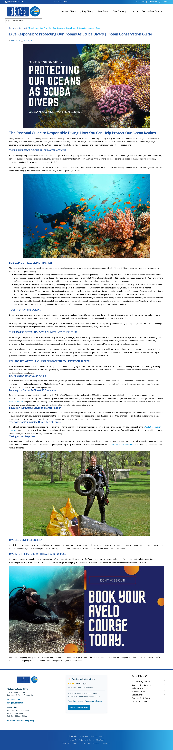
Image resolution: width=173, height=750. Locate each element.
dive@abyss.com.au (15, 2)
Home (11, 28)
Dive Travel (103, 11)
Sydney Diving (86, 11)
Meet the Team (98, 740)
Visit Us (88, 740)
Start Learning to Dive (141, 681)
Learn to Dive (67, 11)
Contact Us (72, 740)
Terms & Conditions (69, 743)
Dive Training (119, 11)
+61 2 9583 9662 (61, 2)
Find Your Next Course (141, 698)
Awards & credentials (93, 701)
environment (21, 28)
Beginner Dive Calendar (141, 685)
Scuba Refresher (138, 691)
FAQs (81, 740)
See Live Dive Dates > (152, 11)
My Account (139, 2)
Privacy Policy (85, 743)
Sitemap (95, 743)
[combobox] (23, 20)
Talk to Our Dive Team (79, 707)
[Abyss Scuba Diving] (23, 11)
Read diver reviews (75, 701)
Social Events (137, 695)
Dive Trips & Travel (140, 701)
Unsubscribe (106, 743)
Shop (134, 11)
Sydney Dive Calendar (141, 688)
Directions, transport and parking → (21, 720)
